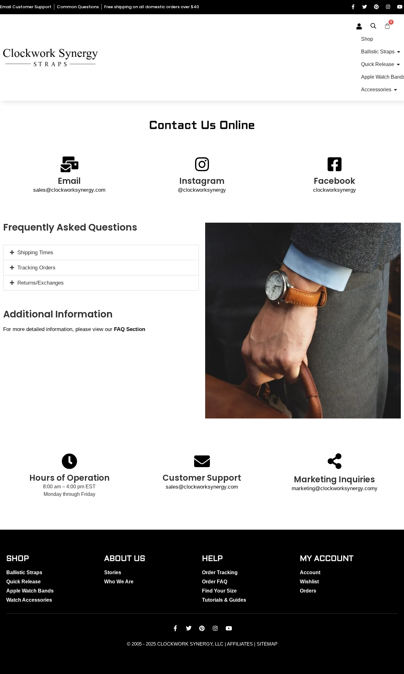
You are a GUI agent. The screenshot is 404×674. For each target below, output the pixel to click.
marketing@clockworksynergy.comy (334, 488)
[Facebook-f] (353, 7)
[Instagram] (388, 7)
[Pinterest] (376, 7)
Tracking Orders (36, 268)
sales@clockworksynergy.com (69, 190)
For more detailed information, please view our (74, 329)
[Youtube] (399, 7)
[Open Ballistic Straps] (398, 52)
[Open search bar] (373, 26)
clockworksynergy (334, 190)
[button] (101, 252)
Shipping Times (35, 253)
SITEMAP (267, 644)
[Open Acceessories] (395, 89)
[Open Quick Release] (398, 64)
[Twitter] (364, 7)
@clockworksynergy (202, 190)
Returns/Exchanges (40, 283)
